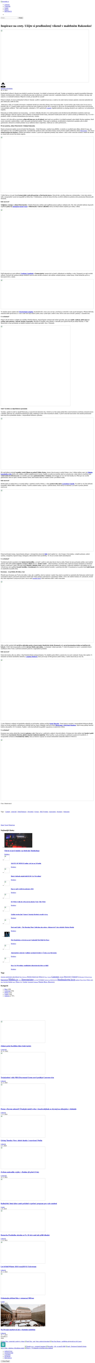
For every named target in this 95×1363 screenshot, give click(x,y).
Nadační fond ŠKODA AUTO (50, 980)
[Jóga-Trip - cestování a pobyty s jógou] (13, 1341)
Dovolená (30, 811)
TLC (21, 982)
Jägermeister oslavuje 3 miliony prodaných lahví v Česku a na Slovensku (34, 953)
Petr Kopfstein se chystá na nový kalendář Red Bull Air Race (30, 940)
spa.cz (14, 982)
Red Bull (6, 982)
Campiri (48, 108)
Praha (88, 980)
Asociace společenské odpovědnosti (10, 977)
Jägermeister (27, 979)
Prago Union (83, 980)
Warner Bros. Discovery (46, 982)
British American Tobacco (35, 977)
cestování (14, 811)
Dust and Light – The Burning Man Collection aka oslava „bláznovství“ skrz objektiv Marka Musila (42, 927)
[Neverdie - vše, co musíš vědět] (55, 1346)
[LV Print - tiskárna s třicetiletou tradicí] (12, 1348)
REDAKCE (8, 11)
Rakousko (66, 811)
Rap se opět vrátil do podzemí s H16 (22, 889)
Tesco (18, 982)
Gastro (6, 8)
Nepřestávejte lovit (66, 979)
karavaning (52, 811)
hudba (19, 980)
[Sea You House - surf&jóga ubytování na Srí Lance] (66, 1341)
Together (25, 982)
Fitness (6, 9)
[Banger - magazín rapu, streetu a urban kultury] (12, 1346)
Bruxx (46, 977)
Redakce (7, 854)
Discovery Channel (70, 977)
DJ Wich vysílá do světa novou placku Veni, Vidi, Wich (28, 902)
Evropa (37, 811)
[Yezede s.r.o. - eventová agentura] (35, 1346)
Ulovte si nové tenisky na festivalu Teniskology (22, 851)
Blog (5, 989)
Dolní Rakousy (22, 811)
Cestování (7, 6)
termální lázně (37, 578)
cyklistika (61, 977)
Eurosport (4, 980)
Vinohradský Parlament (33, 982)
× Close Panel (5, 1361)
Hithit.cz (13, 979)
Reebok (10, 982)
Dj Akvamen (81, 977)
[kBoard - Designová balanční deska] (76, 1346)
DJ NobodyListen (88, 977)
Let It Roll (36, 980)
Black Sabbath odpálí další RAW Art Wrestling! (26, 876)
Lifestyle (7, 4)
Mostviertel (83, 130)
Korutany (59, 811)
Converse (55, 977)
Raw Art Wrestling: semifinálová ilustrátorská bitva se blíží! (29, 965)
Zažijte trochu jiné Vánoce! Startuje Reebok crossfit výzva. (29, 914)
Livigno (41, 980)
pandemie (78, 980)
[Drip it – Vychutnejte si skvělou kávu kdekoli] (39, 1348)
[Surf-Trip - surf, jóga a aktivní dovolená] (37, 1341)
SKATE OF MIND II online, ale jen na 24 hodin (26, 863)
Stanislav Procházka (7, 88)
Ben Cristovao (23, 977)
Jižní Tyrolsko (44, 811)
